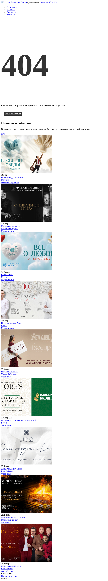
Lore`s (4, 325)
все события (7, 571)
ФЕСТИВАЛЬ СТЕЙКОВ (13, 517)
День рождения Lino (11, 566)
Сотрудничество (9, 576)
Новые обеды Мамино (12, 177)
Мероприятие (12, 182)
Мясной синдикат (9, 228)
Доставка (11, 12)
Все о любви (7, 274)
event (3, 182)
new (3, 134)
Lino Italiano (7, 471)
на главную (13, 113)
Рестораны (12, 7)
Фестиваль (6, 376)
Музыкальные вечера (11, 226)
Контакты (11, 14)
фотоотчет (6, 425)
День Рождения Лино (11, 469)
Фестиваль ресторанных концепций (18, 420)
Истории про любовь (11, 323)
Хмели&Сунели (9, 374)
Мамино (5, 180)
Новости (11, 9)
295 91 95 (49, 2)
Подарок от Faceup (10, 371)
